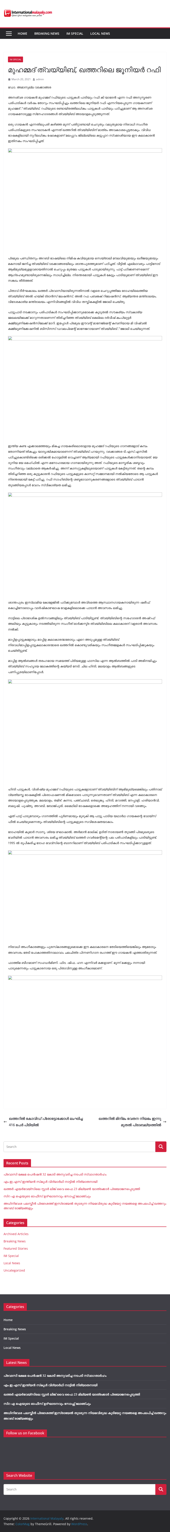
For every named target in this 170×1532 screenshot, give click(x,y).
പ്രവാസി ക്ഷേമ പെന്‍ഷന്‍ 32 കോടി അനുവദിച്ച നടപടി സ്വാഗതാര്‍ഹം (55, 1174)
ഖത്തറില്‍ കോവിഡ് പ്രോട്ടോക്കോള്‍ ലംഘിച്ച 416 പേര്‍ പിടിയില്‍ (46, 1121)
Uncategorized (14, 1270)
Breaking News (46, 33)
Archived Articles (16, 1234)
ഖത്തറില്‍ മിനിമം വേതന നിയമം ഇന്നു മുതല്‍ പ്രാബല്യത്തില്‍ (130, 1121)
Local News (100, 33)
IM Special (74, 33)
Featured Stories (16, 1248)
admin (40, 79)
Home (22, 33)
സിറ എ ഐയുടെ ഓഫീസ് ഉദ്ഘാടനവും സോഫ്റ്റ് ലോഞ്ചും (47, 1196)
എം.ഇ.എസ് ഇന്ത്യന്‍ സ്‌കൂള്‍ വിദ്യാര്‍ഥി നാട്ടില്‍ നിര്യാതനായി (50, 1181)
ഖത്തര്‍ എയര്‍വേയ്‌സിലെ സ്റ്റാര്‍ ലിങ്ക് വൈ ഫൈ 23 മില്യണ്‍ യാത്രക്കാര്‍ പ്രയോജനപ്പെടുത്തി (72, 1189)
